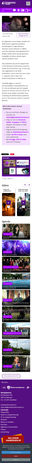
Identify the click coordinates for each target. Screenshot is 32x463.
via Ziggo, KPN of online (17, 139)
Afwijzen (16, 456)
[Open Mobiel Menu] (28, 3)
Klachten (4, 424)
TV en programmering (8, 417)
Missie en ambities (7, 422)
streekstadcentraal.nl (20, 132)
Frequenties (5, 412)
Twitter (8, 122)
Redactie (4, 420)
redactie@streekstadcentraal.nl (17, 117)
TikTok (24, 122)
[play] (14, 10)
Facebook (22, 120)
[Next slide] (30, 387)
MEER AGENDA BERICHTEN (11, 376)
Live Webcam (18, 10)
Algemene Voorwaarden (9, 427)
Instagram (15, 122)
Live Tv (26, 10)
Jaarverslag (5, 432)
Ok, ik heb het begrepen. (16, 452)
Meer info (16, 459)
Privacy (3, 429)
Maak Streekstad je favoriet (23, 34)
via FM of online (17, 135)
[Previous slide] (2, 387)
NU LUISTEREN (22, 10)
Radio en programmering (9, 415)
